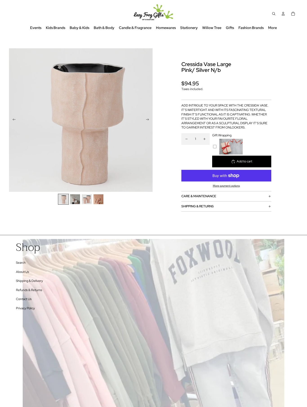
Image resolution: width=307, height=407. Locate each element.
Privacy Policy (25, 308)
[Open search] (274, 14)
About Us (22, 272)
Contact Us (23, 299)
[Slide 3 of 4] (87, 199)
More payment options (226, 186)
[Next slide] (149, 120)
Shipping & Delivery (29, 281)
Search (21, 263)
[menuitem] (272, 28)
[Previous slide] (12, 120)
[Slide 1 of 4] (63, 199)
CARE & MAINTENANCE (198, 196)
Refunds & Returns (29, 290)
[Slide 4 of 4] (98, 199)
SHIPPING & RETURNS (197, 206)
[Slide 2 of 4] (75, 199)
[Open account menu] (283, 14)
